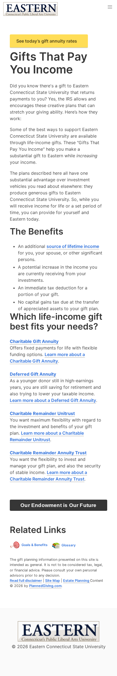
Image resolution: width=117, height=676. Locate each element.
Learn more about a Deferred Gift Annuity (53, 400)
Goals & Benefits (34, 545)
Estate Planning (76, 581)
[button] (110, 7)
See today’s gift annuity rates (46, 41)
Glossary (68, 545)
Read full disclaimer (26, 581)
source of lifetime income (73, 246)
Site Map (52, 581)
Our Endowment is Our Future (58, 505)
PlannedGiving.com (45, 586)
